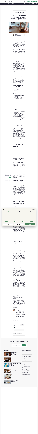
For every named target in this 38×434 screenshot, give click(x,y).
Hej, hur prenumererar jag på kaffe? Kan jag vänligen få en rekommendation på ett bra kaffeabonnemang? (26, 370)
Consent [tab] (8, 211)
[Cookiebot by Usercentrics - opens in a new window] (32, 209)
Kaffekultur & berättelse (19, 333)
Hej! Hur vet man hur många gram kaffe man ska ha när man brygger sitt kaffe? (27, 367)
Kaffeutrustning (13, 3)
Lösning (16, 1)
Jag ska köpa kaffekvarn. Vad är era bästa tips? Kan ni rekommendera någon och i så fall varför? (26, 374)
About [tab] (30, 211)
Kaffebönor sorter (22, 12)
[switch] (15, 221)
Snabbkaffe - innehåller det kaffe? (26, 356)
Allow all (30, 224)
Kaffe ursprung (17, 12)
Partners (20, 1)
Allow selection (19, 224)
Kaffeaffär (14, 335)
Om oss (24, 1)
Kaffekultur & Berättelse (18, 3)
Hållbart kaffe (33, 3)
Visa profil (7, 177)
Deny (8, 224)
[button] (5, 3)
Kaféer (29, 3)
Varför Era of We (11, 1)
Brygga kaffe (8, 3)
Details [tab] (19, 211)
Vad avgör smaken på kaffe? (25, 372)
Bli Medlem (34, 1)
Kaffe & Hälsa (25, 3)
